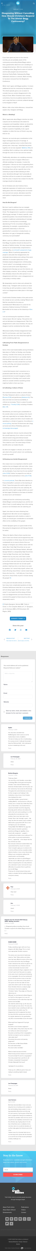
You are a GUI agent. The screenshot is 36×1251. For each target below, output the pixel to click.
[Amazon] (11, 1223)
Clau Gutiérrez (27, 1248)
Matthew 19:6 (26, 148)
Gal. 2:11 (5, 407)
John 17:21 (28, 476)
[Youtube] (7, 1219)
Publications (25, 1207)
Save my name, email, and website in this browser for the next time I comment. (18, 712)
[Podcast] (11, 1219)
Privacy (20, 1241)
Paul (12, 887)
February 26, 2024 (15, 759)
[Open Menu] (2, 3)
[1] (10, 578)
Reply (9, 748)
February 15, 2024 (13, 944)
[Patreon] (7, 1223)
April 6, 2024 (11, 1102)
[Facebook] (20, 1219)
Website (6, 702)
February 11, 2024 (9, 923)
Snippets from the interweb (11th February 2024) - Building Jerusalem (16, 920)
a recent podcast (9, 480)
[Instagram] (29, 1219)
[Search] (34, 3)
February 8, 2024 (15, 889)
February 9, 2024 (15, 905)
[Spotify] (16, 1219)
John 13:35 (6, 473)
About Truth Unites (8, 1207)
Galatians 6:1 (25, 397)
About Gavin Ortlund (9, 1210)
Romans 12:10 (7, 397)
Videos (23, 1210)
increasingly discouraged (10, 428)
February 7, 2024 (12, 729)
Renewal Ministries (13, 1241)
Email (5, 693)
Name (6, 684)
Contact (23, 1212)
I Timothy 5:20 (15, 404)
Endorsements (7, 1212)
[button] (9, 630)
